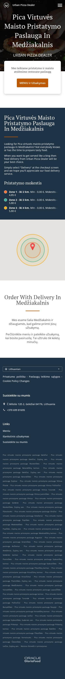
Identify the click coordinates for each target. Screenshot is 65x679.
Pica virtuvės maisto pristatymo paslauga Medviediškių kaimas (29, 533)
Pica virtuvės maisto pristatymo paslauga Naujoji (36, 607)
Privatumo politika (14, 376)
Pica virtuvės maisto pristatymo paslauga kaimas (23, 594)
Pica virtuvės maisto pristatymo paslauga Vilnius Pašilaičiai (35, 485)
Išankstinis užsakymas (16, 436)
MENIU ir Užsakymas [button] (32, 83)
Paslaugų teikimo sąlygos (44, 376)
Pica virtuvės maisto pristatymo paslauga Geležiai (25, 455)
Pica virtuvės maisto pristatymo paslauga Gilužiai (36, 511)
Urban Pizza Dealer (23, 5)
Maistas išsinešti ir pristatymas (34, 646)
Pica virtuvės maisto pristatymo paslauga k (42, 529)
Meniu (6, 431)
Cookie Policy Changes (16, 381)
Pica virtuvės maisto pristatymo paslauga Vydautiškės (34, 563)
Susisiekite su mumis (15, 442)
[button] (60, 5)
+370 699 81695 (16, 410)
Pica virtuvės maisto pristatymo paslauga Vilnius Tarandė (29, 489)
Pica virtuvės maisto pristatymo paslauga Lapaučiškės (38, 589)
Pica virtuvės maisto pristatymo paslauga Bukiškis (34, 629)
